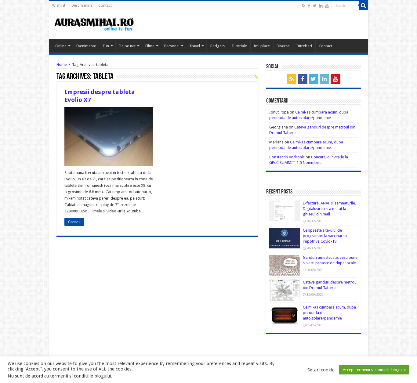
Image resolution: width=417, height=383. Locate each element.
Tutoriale (239, 46)
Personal (171, 46)
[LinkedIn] (320, 5)
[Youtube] (327, 5)
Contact (105, 5)
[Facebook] (309, 5)
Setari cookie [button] (321, 370)
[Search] (363, 5)
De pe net (127, 46)
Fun (106, 46)
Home (61, 64)
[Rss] (303, 5)
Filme (149, 46)
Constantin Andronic (287, 157)
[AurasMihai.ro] (94, 23)
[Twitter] (314, 5)
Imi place (262, 46)
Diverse (283, 46)
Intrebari (304, 46)
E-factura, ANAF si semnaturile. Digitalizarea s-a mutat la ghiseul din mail (329, 208)
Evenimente (86, 46)
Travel (194, 46)
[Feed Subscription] (256, 76)
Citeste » (74, 222)
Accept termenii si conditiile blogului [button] (374, 369)
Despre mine (81, 5)
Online (61, 46)
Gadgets (217, 46)
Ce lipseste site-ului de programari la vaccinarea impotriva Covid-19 (325, 236)
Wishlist (58, 5)
